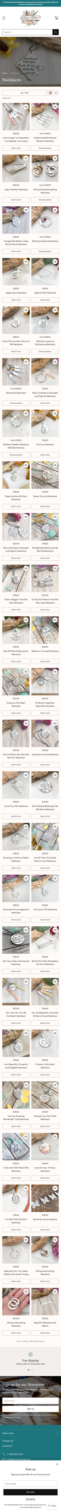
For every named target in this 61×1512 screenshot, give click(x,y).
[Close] (57, 1464)
